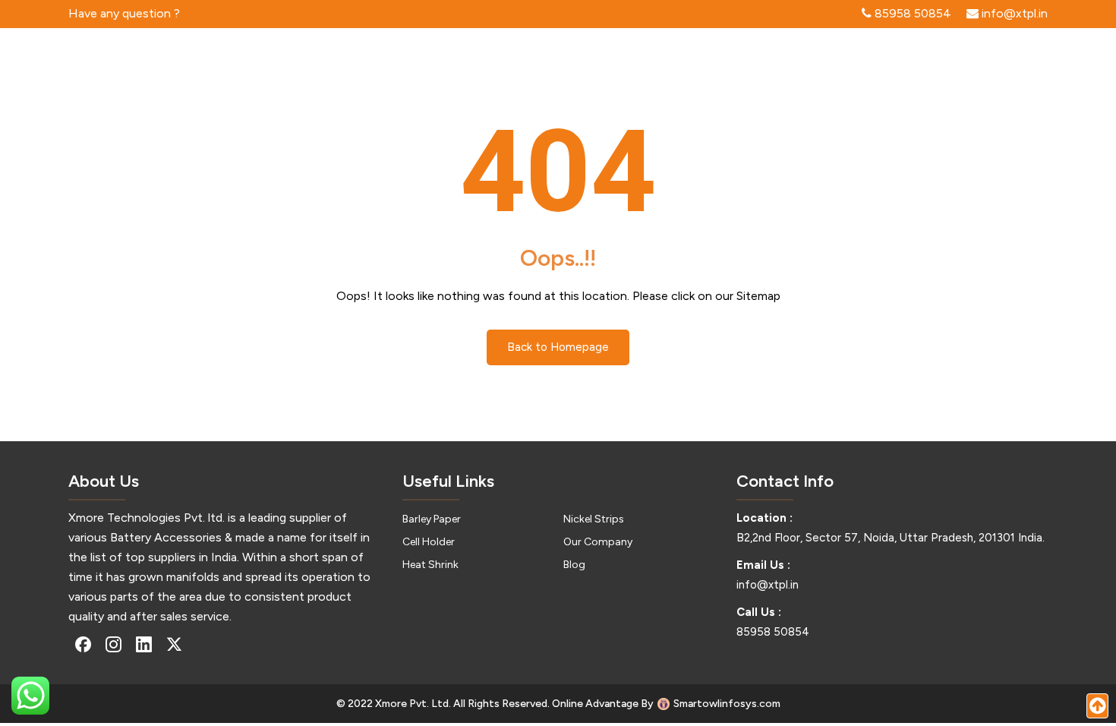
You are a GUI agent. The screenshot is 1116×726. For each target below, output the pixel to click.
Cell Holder (428, 541)
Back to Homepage (558, 347)
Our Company (597, 541)
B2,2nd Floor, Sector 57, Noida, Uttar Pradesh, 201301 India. (890, 537)
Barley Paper (431, 519)
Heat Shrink (430, 564)
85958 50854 (772, 632)
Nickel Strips (593, 519)
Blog (574, 564)
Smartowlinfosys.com (726, 703)
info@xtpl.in (767, 585)
